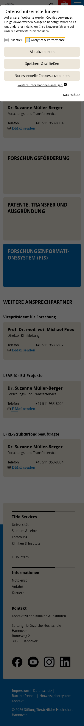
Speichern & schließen (42, 63)
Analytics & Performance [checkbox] (48, 40)
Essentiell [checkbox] (16, 40)
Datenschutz (71, 95)
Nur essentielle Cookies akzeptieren (42, 75)
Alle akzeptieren (42, 51)
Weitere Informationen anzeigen (40, 85)
